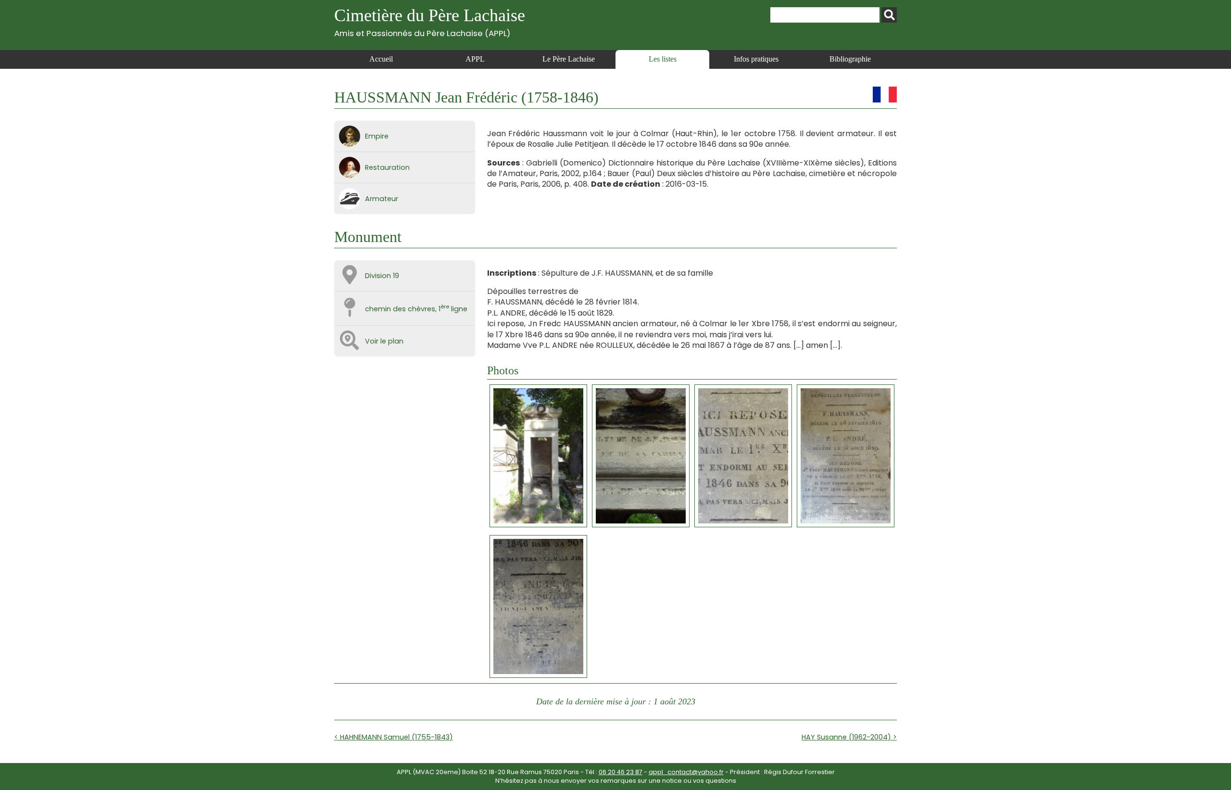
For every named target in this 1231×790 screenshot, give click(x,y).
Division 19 (382, 275)
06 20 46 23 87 (620, 772)
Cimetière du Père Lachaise (429, 22)
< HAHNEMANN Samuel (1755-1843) (393, 737)
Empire (377, 136)
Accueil (381, 59)
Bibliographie (850, 59)
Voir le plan (384, 341)
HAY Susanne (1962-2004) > (849, 737)
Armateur (381, 199)
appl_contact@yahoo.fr (686, 772)
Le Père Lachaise (568, 59)
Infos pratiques (756, 59)
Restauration (387, 167)
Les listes (663, 59)
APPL (475, 59)
